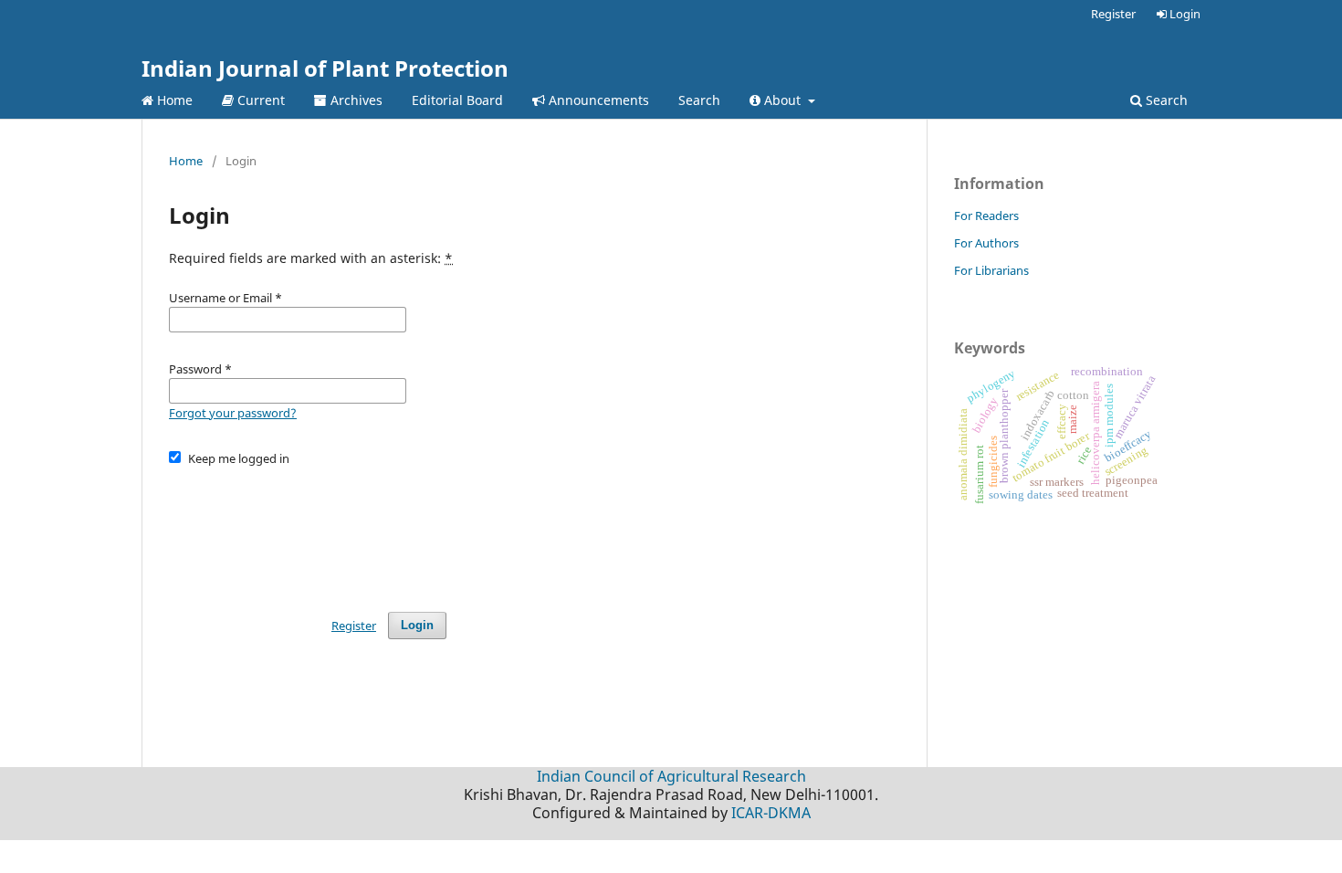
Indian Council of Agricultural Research (671, 776)
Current (259, 100)
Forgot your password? (233, 413)
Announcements (597, 100)
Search (699, 100)
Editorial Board (457, 100)
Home (173, 100)
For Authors (986, 243)
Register (1113, 13)
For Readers (986, 215)
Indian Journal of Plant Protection (325, 68)
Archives (355, 100)
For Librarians (991, 270)
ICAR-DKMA (771, 813)
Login (1183, 13)
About (782, 100)
